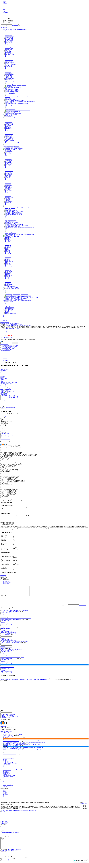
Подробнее (2, 614)
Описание (2, 386)
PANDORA (5, 332)
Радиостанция (6, 774)
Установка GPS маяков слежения (7, 348)
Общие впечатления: (33, 605)
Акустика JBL (3, 576)
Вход (4, 11)
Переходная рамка (6, 772)
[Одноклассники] (3, 444)
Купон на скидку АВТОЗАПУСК (12, 328)
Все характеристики (4, 416)
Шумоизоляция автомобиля (8, 776)
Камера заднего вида (7, 766)
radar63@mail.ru (83, 803)
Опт (4, 9)
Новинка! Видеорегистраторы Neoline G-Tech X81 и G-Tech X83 (18, 325)
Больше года (5, 584)
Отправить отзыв (82, 605)
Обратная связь (3, 821)
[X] (6, 444)
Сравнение (9, 615)
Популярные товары (7, 316)
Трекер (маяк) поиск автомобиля (9, 775)
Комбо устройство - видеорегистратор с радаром (13, 769)
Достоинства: (3, 595)
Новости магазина (6, 341)
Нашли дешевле (11, 436)
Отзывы (4, 6)
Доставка (5, 3)
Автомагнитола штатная (8, 762)
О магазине (5, 5)
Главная (4, 1)
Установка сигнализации (5, 350)
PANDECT (5, 331)
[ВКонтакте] (1, 444)
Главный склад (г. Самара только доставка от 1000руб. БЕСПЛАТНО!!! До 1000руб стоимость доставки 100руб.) (24, 679)
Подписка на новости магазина (6, 337)
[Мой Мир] (4, 444)
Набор (1, 384)
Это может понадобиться (8, 777)
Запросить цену (11, 860)
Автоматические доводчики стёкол (10, 763)
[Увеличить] (7, 395)
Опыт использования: (5, 579)
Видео (1, 394)
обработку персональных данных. (15, 849)
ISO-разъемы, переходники (8, 758)
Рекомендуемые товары (8, 318)
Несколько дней (6, 581)
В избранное (3, 617)
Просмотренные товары (5, 732)
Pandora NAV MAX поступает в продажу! (13, 324)
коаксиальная (3, 575)
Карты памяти (6, 767)
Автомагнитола (6, 761)
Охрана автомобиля (7, 770)
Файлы (1, 393)
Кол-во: (2, 830)
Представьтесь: (65, 605)
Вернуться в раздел (4, 382)
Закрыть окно (15, 25)
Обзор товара (3, 383)
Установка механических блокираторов (8, 346)
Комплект (2, 385)
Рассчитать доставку (14, 437)
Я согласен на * (12, 849)
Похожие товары (3, 391)
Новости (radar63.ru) (4, 322)
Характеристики (3, 388)
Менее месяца (6, 583)
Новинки (5, 315)
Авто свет (5, 759)
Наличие (2, 392)
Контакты (5, 8)
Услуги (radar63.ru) (4, 344)
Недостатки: (3, 605)
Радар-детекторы (6, 773)
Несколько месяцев (7, 582)
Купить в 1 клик (11, 435)
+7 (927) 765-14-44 (4, 822)
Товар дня (5, 320)
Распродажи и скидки (7, 317)
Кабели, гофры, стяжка (7, 765)
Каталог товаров (3, 27)
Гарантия (5, 4)
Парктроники (6, 771)
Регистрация (5, 12)
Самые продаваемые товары (6, 731)
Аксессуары (2, 389)
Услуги (4, 2)
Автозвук (5, 760)
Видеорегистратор (7, 764)
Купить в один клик (14, 850)
